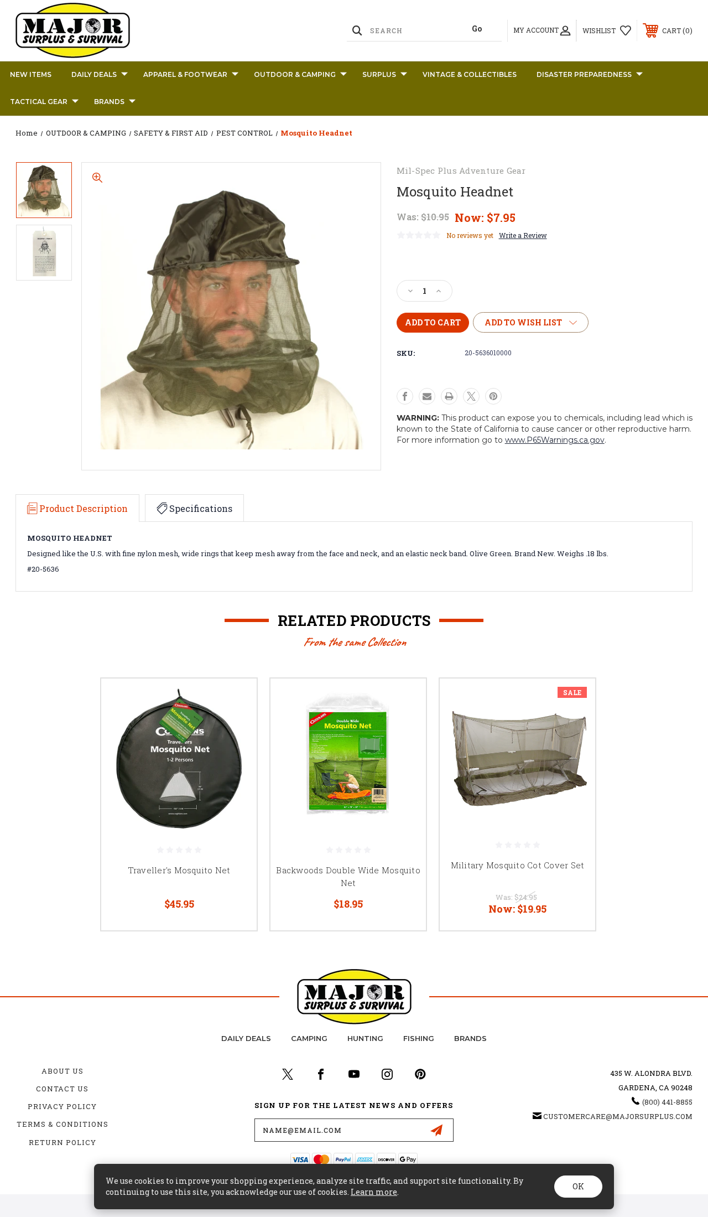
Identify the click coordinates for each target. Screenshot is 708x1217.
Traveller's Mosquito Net (179, 870)
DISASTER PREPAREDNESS (584, 74)
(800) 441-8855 (667, 1102)
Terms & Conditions (62, 1124)
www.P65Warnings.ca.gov (555, 440)
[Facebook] (405, 396)
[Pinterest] (493, 396)
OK (578, 1186)
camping (309, 1038)
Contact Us (62, 1089)
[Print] (449, 396)
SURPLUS (379, 74)
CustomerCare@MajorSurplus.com (618, 1116)
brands (470, 1038)
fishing (418, 1038)
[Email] (427, 396)
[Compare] (234, 753)
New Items (30, 74)
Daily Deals (94, 74)
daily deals (246, 1038)
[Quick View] (234, 700)
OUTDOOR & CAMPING (295, 74)
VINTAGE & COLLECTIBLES (470, 74)
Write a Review (523, 235)
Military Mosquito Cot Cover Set (518, 865)
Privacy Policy (62, 1106)
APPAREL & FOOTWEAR (185, 74)
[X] (471, 396)
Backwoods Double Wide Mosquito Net (348, 876)
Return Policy (62, 1142)
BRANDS (109, 101)
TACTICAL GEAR (38, 101)
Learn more (374, 1192)
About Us (62, 1071)
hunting (365, 1038)
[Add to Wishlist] (234, 726)
